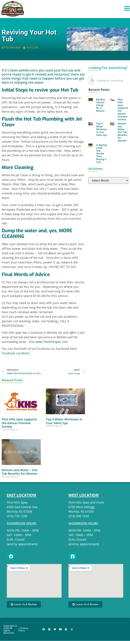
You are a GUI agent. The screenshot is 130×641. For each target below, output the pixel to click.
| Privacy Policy (23, 629)
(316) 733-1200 (17, 516)
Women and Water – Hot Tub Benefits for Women (19, 472)
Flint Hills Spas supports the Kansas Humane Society (19, 423)
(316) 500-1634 (78, 516)
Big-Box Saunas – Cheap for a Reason (101, 105)
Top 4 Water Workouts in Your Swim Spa (64, 421)
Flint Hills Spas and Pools (86, 502)
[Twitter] (54, 629)
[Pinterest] (66, 629)
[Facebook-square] (72, 556)
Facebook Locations (16, 353)
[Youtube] (60, 629)
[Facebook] (11, 556)
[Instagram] (71, 629)
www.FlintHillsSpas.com (51, 342)
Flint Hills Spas (17, 502)
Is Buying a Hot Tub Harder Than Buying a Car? (101, 153)
